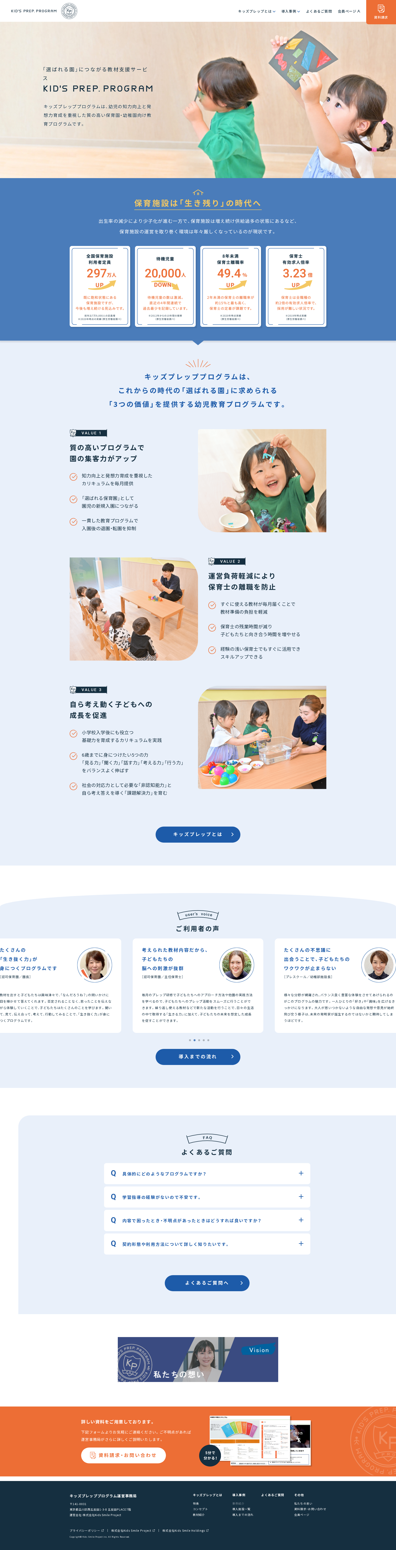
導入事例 (288, 11)
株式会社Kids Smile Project (131, 1530)
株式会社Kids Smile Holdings (183, 1530)
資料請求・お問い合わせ (128, 1455)
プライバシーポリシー (85, 1530)
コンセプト (200, 1509)
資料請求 (381, 17)
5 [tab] (208, 1040)
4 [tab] (203, 1040)
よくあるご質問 (319, 11)
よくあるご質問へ (207, 1282)
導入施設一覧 (241, 1509)
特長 (196, 1503)
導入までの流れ (198, 1056)
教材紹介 (199, 1515)
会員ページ (347, 11)
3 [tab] (199, 1040)
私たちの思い (303, 1503)
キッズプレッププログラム (44, 11)
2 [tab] (194, 1040)
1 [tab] (190, 1040)
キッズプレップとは (255, 11)
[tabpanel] (198, 985)
